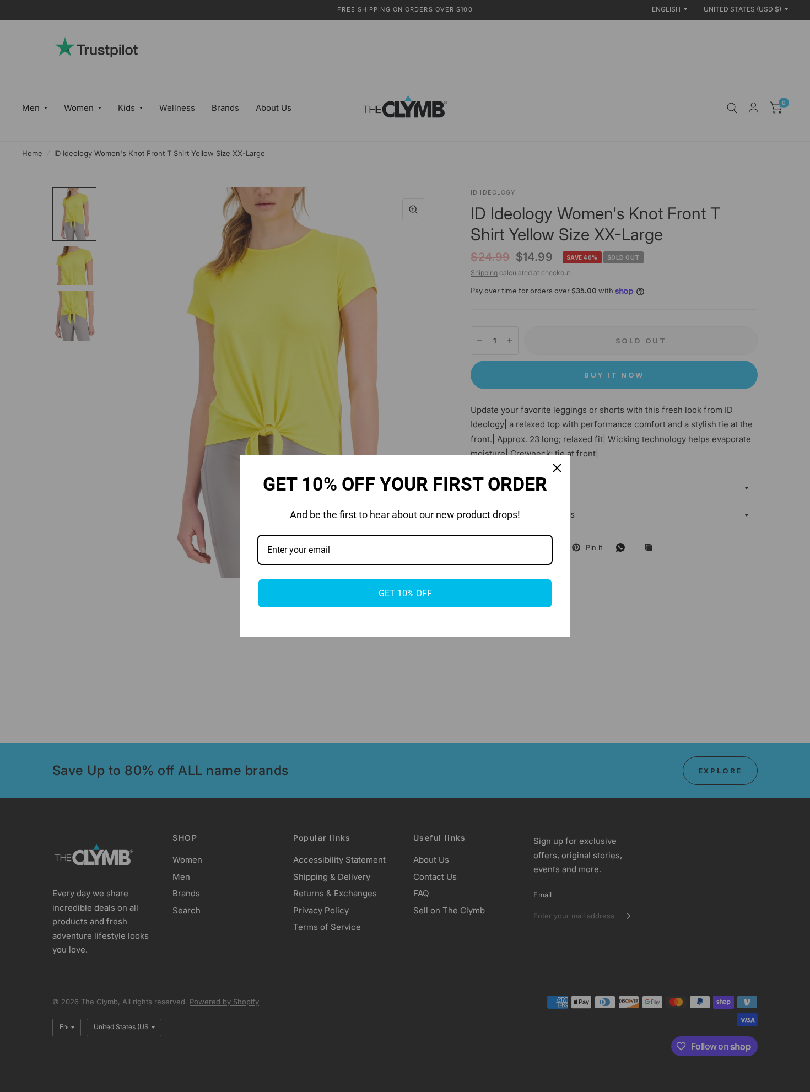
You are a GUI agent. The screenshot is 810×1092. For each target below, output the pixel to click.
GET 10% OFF (405, 593)
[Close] (557, 468)
